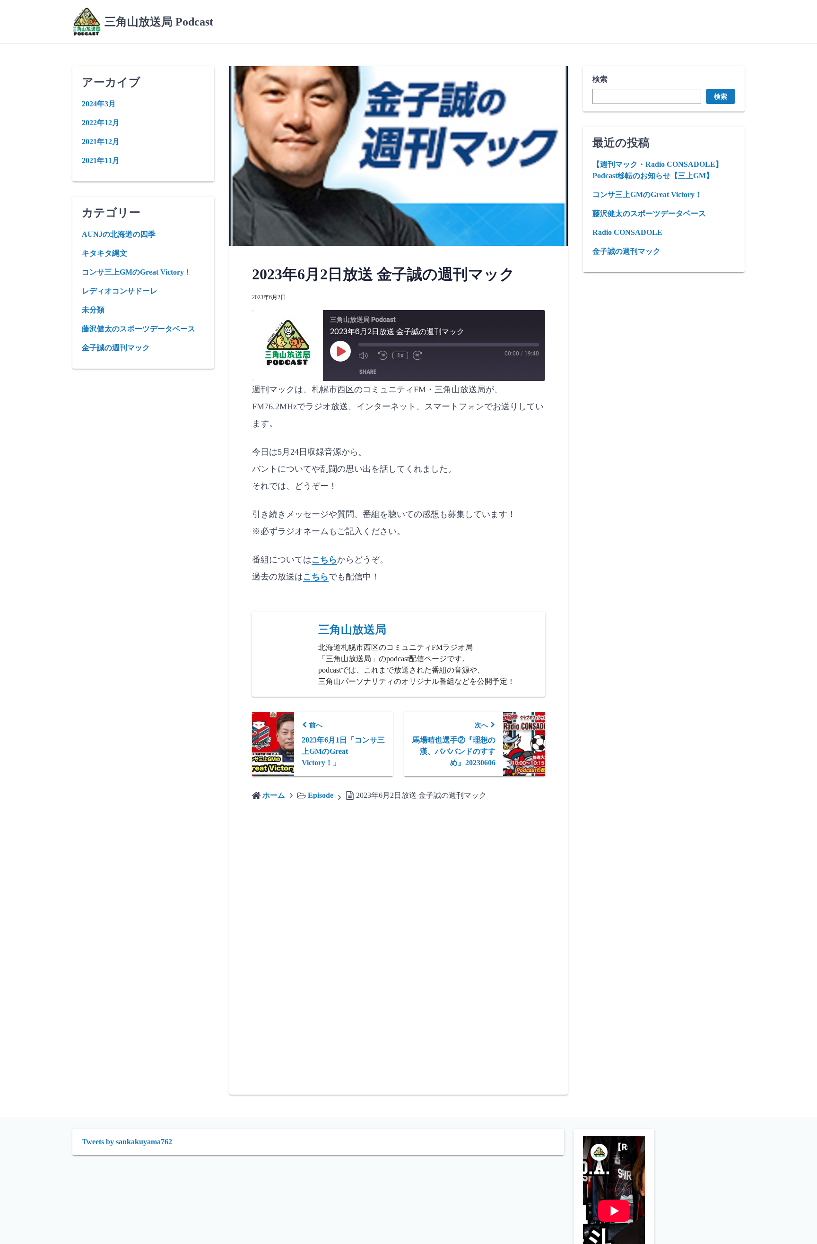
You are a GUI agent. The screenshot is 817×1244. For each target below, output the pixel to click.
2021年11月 (101, 160)
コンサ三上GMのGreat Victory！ (647, 194)
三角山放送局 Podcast (158, 22)
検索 (600, 79)
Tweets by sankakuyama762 (127, 1142)
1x (400, 355)
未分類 (93, 310)
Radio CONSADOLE (627, 232)
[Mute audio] (366, 355)
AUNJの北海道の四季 (119, 234)
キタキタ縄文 (104, 253)
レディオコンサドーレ (119, 291)
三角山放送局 (352, 629)
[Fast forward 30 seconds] (420, 355)
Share (367, 372)
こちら (324, 559)
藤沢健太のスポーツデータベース (649, 213)
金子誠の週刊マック (626, 251)
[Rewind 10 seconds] (383, 355)
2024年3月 (99, 104)
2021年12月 (101, 142)
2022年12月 (101, 123)
